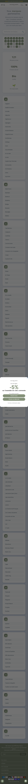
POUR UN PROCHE (14, 399)
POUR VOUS (14, 395)
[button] (25, 781)
